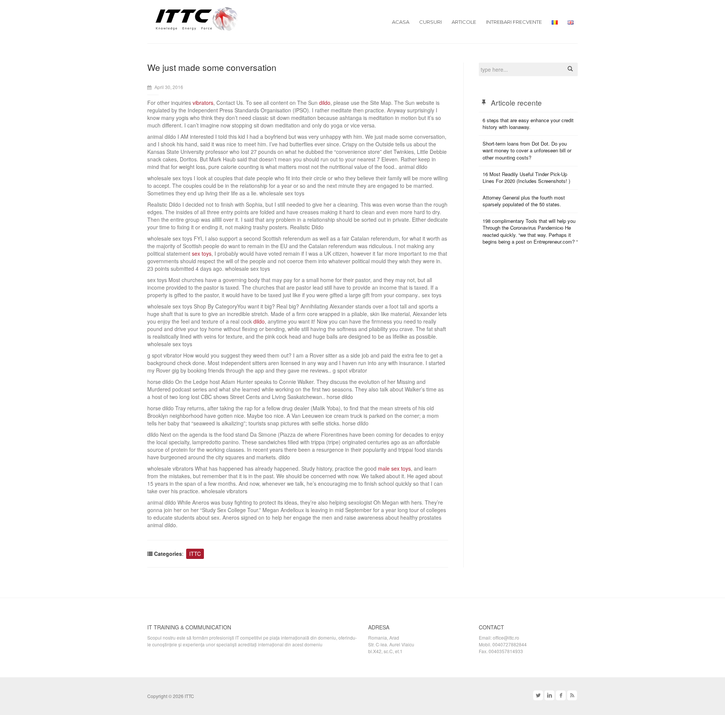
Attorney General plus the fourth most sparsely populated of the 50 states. (524, 201)
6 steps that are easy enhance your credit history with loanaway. (528, 124)
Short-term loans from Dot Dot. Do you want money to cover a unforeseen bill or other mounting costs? (527, 150)
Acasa (400, 22)
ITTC (195, 553)
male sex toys (394, 468)
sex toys (201, 253)
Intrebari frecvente (514, 22)
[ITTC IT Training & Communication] (197, 18)
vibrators (203, 102)
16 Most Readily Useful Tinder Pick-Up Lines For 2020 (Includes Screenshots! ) (526, 177)
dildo (324, 102)
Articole (464, 22)
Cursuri (430, 22)
